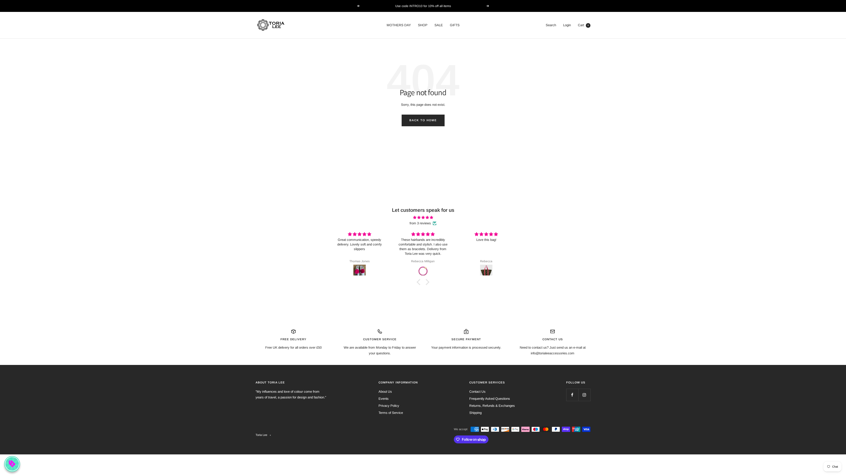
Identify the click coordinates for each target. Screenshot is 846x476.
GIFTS (455, 25)
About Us (385, 391)
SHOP (422, 25)
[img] (423, 217)
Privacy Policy (388, 405)
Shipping (475, 413)
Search (551, 25)
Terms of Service (390, 413)
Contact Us (477, 391)
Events (383, 398)
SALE (438, 25)
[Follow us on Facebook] (572, 395)
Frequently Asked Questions (489, 398)
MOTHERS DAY (399, 25)
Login (567, 25)
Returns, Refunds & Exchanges (492, 405)
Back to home (423, 120)
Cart (583, 25)
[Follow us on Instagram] (584, 395)
